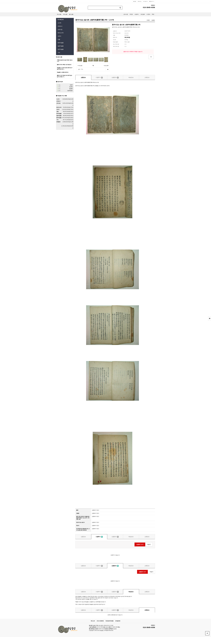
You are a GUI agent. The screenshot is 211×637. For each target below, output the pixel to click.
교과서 (59, 36)
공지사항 (126, 14)
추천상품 (65, 14)
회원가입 (139, 1)
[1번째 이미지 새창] (79, 59)
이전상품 (80, 65)
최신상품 (59, 14)
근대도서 (60, 26)
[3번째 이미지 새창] (90, 59)
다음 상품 (106, 65)
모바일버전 (117, 620)
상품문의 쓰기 (142, 571)
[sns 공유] (108, 69)
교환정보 (146, 77)
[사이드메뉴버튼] (209, 318)
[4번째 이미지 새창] (95, 59)
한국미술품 (60, 42)
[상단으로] (207, 633)
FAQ (153, 14)
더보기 (149, 544)
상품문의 (115, 77)
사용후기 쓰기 (139, 544)
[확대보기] (93, 65)
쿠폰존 (131, 14)
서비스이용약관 (100, 620)
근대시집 (60, 29)
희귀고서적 (60, 32)
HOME (148, 20)
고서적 (59, 23)
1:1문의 (148, 14)
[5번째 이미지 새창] (101, 59)
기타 (59, 52)
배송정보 (131, 77)
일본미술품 (60, 46)
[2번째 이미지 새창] (85, 59)
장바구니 (152, 1)
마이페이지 (145, 1)
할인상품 (71, 14)
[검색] (120, 8)
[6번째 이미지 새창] (106, 59)
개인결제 (143, 14)
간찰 (59, 39)
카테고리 (61, 19)
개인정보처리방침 (109, 620)
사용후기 (137, 14)
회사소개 (93, 620)
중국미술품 (60, 49)
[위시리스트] (151, 57)
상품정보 (83, 77)
